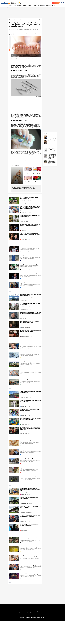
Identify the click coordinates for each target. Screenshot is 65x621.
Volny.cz (32, 617)
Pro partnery (15, 611)
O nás (20, 611)
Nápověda (44, 612)
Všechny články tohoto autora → (16, 191)
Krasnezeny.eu (13, 19)
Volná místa (26, 611)
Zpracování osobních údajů (35, 612)
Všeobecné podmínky (34, 611)
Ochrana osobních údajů (23, 612)
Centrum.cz (22, 617)
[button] (10, 42)
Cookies (41, 611)
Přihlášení (56, 2)
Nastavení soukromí (48, 611)
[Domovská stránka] (9, 19)
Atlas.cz (27, 617)
